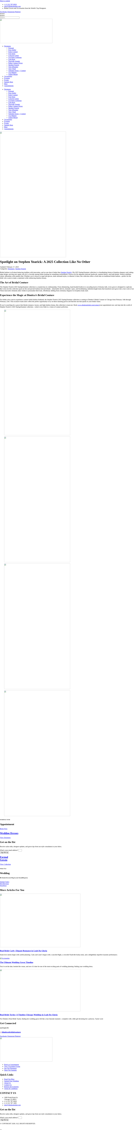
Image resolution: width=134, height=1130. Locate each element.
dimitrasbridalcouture (10, 1032)
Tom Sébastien (13, 67)
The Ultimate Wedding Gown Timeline (16, 962)
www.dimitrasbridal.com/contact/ (89, 305)
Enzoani (11, 48)
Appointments (9, 86)
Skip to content (5, 1)
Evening (7, 78)
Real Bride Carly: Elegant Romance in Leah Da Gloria (23, 951)
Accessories (8, 76)
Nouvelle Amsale (14, 61)
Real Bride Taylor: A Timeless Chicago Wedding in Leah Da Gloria (29, 1015)
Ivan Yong (11, 54)
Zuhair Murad (13, 74)
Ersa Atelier (12, 50)
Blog (5, 84)
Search (2, 14)
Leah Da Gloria (13, 55)
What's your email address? (9, 850)
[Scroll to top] (1, 1129)
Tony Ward (12, 69)
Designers (7, 46)
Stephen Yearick (13, 65)
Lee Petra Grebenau (15, 57)
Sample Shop (8, 82)
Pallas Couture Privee (15, 63)
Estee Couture (13, 52)
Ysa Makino (12, 72)
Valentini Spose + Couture (17, 71)
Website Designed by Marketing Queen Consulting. (17, 1125)
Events (6, 80)
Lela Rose (11, 59)
